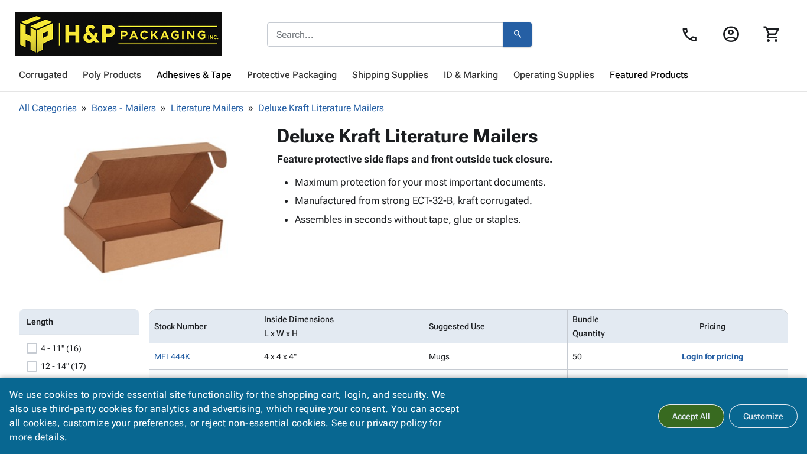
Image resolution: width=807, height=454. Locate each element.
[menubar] (403, 75)
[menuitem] (43, 75)
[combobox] (385, 35)
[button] (145, 207)
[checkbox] (32, 348)
